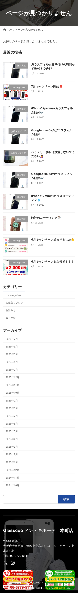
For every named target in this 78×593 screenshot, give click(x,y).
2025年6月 (12, 423)
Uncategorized (14, 295)
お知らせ (11, 310)
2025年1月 (12, 462)
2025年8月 (12, 408)
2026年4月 (12, 361)
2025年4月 (12, 439)
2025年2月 (12, 454)
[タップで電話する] (18, 580)
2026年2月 (12, 369)
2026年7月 (12, 338)
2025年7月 (12, 415)
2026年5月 (12, 354)
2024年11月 (12, 477)
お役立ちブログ (14, 302)
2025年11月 (12, 385)
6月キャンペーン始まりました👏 (52, 239)
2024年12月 (12, 469)
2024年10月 (12, 485)
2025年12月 (12, 377)
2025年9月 (12, 400)
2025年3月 (12, 446)
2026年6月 (12, 346)
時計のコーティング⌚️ (46, 217)
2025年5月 (12, 431)
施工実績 (11, 317)
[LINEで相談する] (60, 580)
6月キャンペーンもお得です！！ (52, 261)
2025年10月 (12, 392)
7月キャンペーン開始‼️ (47, 86)
